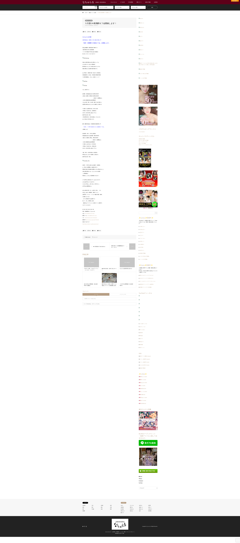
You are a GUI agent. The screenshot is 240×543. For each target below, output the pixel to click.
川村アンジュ (141, 347)
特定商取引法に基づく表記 (119, 533)
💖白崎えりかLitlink (143, 376)
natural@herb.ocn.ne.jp (89, 213)
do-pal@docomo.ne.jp (92, 215)
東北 (92, 507)
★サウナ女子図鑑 (142, 143)
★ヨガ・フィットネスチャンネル (145, 144)
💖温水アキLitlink (142, 400)
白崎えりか (122, 510)
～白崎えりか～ (142, 226)
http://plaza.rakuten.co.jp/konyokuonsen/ (90, 224)
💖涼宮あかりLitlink (143, 397)
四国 (83, 507)
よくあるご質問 (122, 531)
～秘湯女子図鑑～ (142, 253)
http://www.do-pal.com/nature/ (91, 217)
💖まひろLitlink (142, 385)
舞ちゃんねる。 (142, 329)
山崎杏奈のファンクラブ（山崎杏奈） (146, 284)
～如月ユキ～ (141, 250)
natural (89, 237)
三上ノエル (132, 505)
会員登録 (156, 2)
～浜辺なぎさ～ (142, 229)
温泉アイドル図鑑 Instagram (145, 356)
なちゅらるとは (114, 2)
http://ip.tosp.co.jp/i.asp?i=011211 (92, 219)
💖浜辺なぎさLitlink (143, 382)
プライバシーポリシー (130, 531)
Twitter (82, 526)
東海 (101, 507)
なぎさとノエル (142, 326)
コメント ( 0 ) (96, 294)
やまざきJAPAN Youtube (144, 365)
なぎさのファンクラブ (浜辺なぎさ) (146, 278)
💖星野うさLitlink (142, 379)
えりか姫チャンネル (143, 323)
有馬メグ (149, 507)
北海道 (102, 505)
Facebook (84, 526)
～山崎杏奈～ (141, 244)
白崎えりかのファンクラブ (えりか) (146, 275)
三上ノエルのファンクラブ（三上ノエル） (147, 281)
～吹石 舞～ (141, 247)
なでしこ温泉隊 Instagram (145, 359)
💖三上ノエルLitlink (143, 391)
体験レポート (139, 2)
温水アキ (141, 338)
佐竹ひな (140, 505)
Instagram (86, 526)
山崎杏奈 (141, 332)
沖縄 (111, 507)
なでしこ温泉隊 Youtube (144, 362)
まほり (122, 505)
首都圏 (83, 510)
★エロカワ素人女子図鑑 (143, 140)
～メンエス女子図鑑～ (143, 259)
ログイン (93, 303)
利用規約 (117, 531)
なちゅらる (148, 526)
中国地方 (84, 505)
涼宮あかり (141, 341)
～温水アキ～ (141, 232)
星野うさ (131, 507)
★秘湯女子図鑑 (142, 138)
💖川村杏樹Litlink (142, 403)
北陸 (111, 505)
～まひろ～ (141, 235)
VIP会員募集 (130, 2)
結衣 (140, 510)
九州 (92, 505)
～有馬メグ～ (141, 241)
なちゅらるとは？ (108, 531)
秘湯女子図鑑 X (143, 368)
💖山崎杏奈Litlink (142, 388)
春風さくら (141, 507)
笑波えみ (131, 510)
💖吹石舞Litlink (142, 394)
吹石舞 (149, 505)
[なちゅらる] (120, 529)
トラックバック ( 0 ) (123, 294)
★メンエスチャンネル (143, 141)
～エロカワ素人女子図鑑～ (144, 256)
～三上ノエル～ (142, 238)
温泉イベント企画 (89, 20)
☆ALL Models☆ (142, 131)
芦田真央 (141, 335)
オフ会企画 (122, 2)
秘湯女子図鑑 (147, 2)
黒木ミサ (122, 512)
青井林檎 (141, 344)
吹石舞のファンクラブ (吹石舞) (145, 287)
